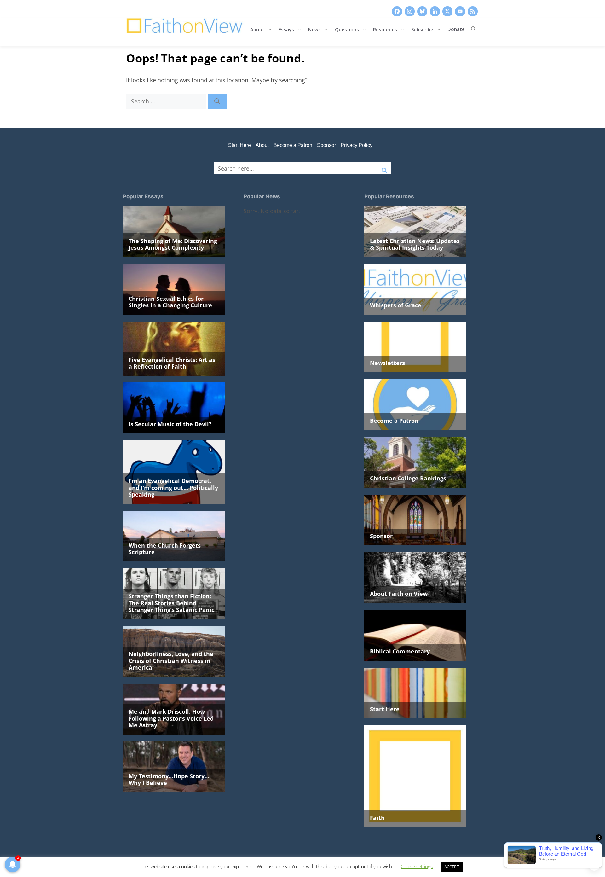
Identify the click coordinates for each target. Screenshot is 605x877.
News (314, 28)
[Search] (217, 101)
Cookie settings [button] (417, 866)
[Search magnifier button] (384, 168)
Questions (347, 28)
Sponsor (326, 145)
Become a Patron (293, 145)
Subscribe (422, 28)
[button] (473, 29)
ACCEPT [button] (451, 866)
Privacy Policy (356, 145)
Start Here (239, 145)
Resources (385, 28)
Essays (286, 28)
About (257, 28)
